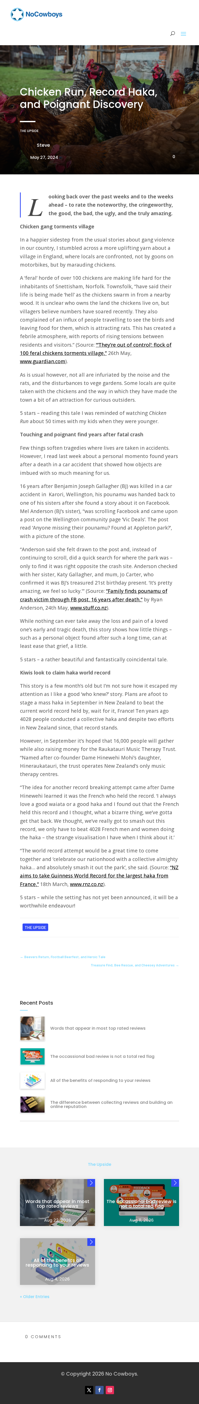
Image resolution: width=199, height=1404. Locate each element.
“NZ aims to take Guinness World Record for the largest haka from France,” (99, 876)
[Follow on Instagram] (110, 1390)
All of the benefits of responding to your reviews (100, 1080)
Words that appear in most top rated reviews (98, 1028)
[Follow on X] (89, 1390)
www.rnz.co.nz (86, 884)
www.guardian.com (42, 361)
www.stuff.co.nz (88, 607)
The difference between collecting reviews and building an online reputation (111, 1104)
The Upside (29, 130)
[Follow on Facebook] (99, 1390)
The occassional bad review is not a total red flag (102, 1056)
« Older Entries (34, 1297)
